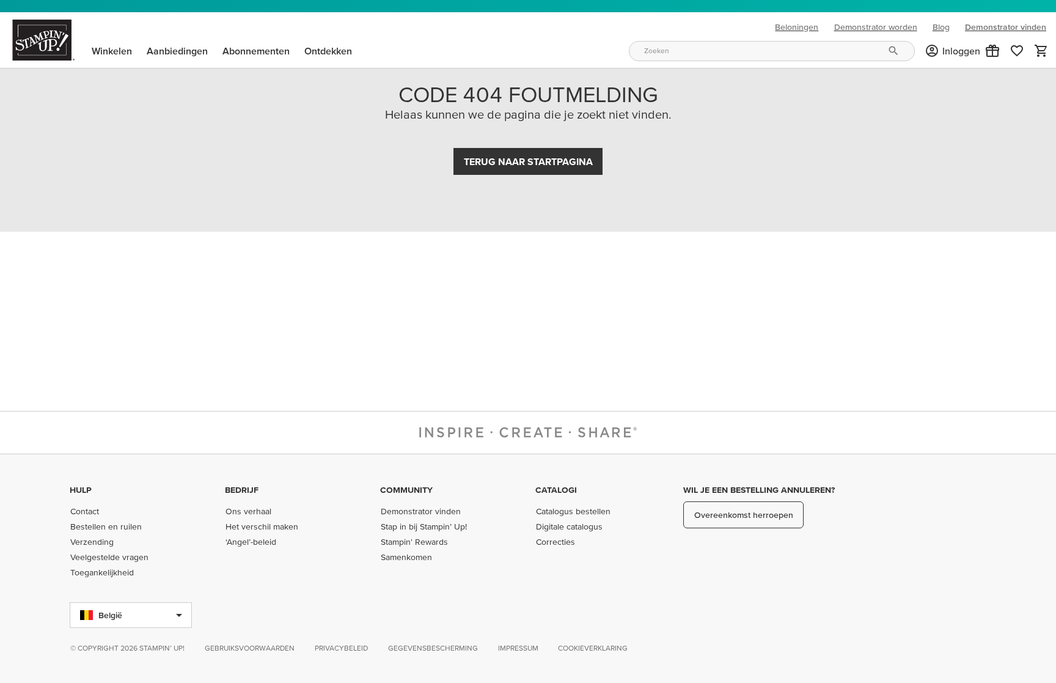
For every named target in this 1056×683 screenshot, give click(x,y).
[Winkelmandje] (1041, 50)
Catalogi (556, 490)
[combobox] (772, 51)
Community (406, 490)
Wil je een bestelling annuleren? (759, 490)
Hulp (81, 490)
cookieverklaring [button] (593, 648)
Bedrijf (241, 490)
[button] (992, 50)
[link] (1017, 50)
